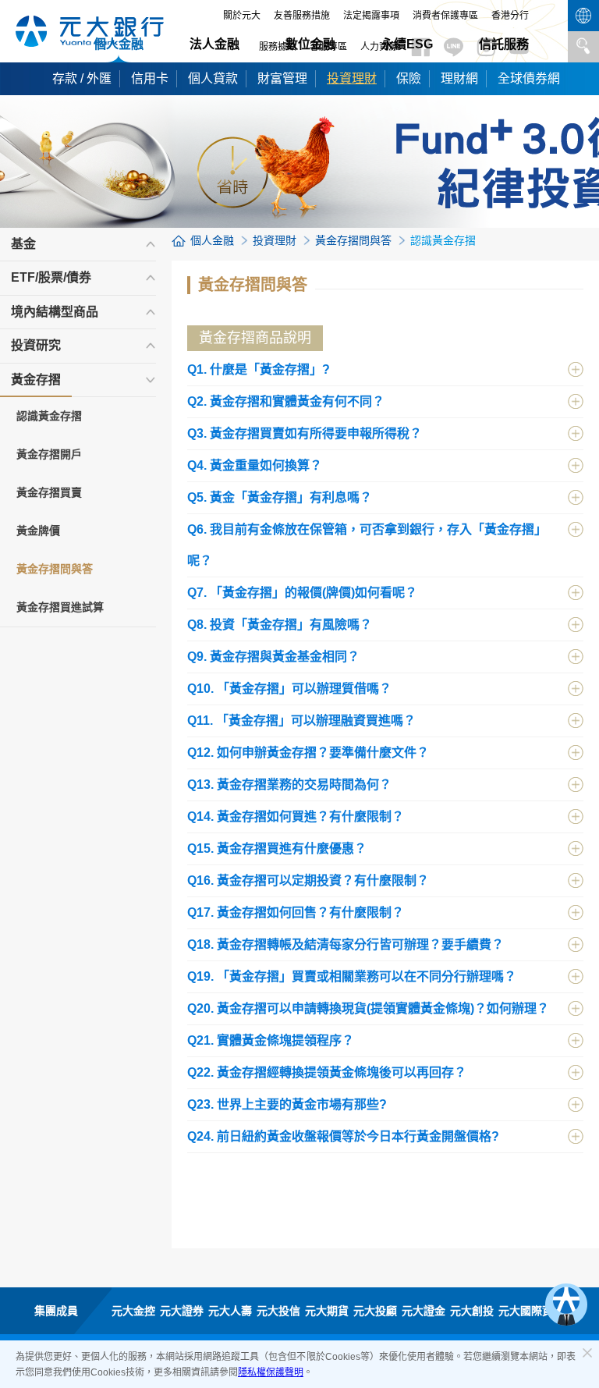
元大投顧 (375, 1311)
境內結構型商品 (54, 311)
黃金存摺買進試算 (60, 607)
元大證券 (182, 1311)
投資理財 (352, 78)
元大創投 (472, 1311)
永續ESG (407, 44)
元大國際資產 (531, 1311)
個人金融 (119, 44)
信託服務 (504, 44)
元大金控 (133, 1311)
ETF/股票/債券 (51, 277)
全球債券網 (529, 78)
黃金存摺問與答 (54, 569)
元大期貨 (327, 1311)
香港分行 (510, 15)
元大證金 (423, 1311)
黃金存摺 (36, 379)
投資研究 (36, 345)
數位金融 (310, 44)
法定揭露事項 (371, 15)
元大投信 (278, 1311)
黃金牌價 (38, 530)
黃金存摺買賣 (49, 492)
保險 (408, 78)
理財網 (459, 78)
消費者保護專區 (445, 15)
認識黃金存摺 (49, 416)
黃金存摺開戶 (49, 454)
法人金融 (214, 44)
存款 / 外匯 (82, 78)
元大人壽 (230, 1311)
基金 (23, 243)
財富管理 (282, 78)
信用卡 (149, 78)
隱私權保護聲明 (270, 1372)
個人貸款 (213, 78)
